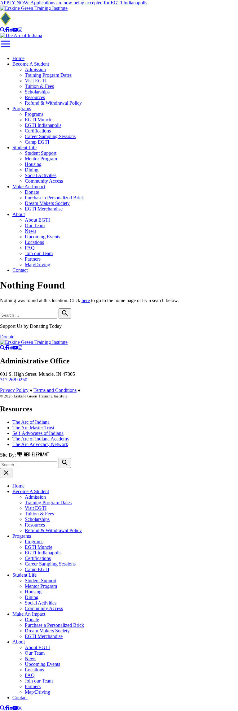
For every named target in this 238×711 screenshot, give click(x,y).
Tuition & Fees (39, 86)
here (86, 300)
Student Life (24, 147)
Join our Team (39, 253)
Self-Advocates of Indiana (38, 433)
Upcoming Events (42, 236)
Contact (20, 270)
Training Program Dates (48, 75)
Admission (35, 69)
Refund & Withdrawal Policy (53, 103)
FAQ (30, 247)
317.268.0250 (13, 379)
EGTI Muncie (38, 119)
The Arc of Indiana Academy (40, 438)
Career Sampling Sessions (50, 136)
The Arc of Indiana (31, 422)
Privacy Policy (14, 390)
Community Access (44, 181)
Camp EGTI (37, 142)
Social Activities (40, 175)
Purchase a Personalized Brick (54, 197)
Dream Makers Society (47, 203)
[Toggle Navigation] (5, 47)
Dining (31, 169)
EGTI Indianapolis (43, 125)
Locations (34, 242)
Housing (33, 164)
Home (18, 58)
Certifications (38, 130)
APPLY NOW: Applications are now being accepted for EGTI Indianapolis (73, 2)
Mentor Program (41, 158)
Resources (35, 97)
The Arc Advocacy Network (40, 444)
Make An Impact (28, 186)
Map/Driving (37, 264)
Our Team (35, 225)
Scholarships (37, 91)
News (30, 231)
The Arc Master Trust (33, 427)
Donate (32, 192)
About (18, 214)
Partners (33, 259)
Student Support (40, 153)
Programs (21, 108)
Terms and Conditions (55, 390)
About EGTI (37, 220)
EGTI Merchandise (44, 208)
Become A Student (30, 64)
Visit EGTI (35, 80)
